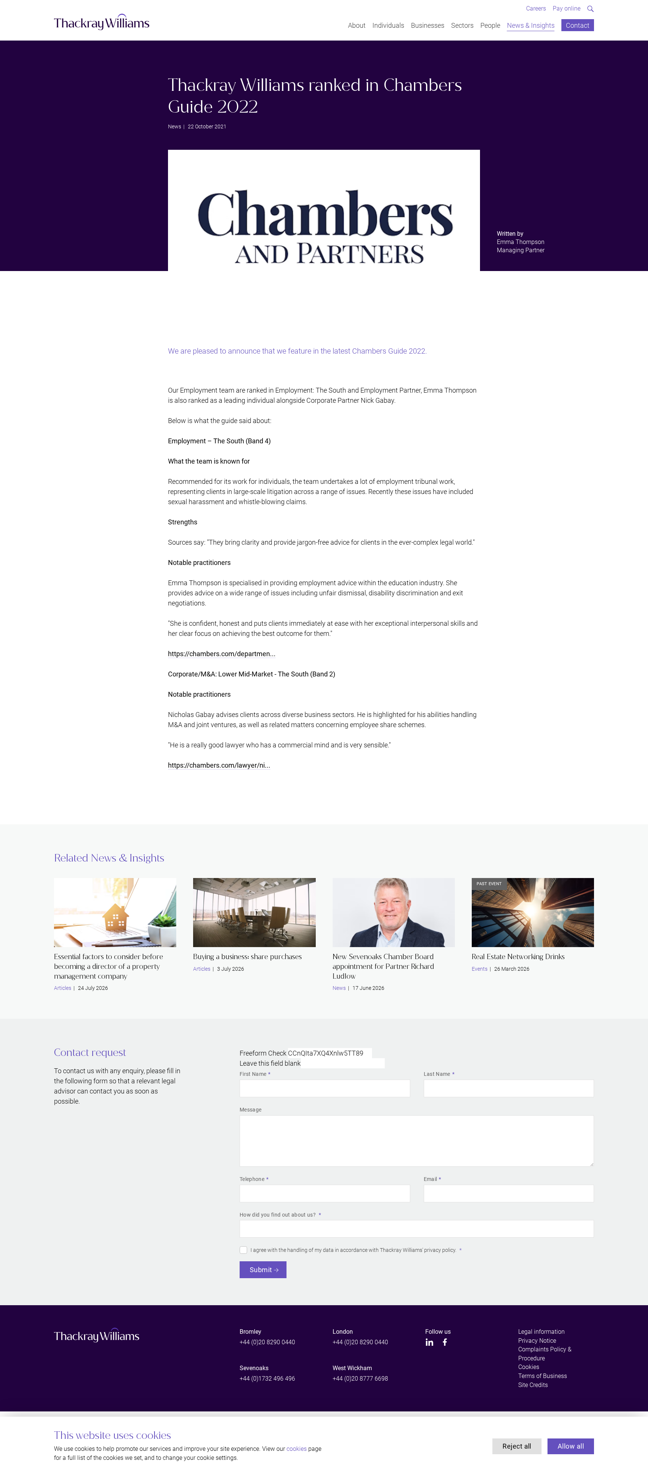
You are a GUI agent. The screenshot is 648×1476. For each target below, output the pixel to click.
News (174, 127)
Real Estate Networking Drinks (518, 956)
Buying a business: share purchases (247, 956)
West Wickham (352, 1368)
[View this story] (115, 912)
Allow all (571, 1446)
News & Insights (531, 25)
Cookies (528, 1367)
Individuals (388, 25)
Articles (62, 988)
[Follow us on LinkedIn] (429, 1342)
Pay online (566, 8)
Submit (261, 1270)
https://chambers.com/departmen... (222, 654)
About (357, 25)
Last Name (437, 1074)
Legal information (541, 1331)
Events (480, 969)
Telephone (252, 1179)
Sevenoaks (254, 1368)
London (343, 1331)
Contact (578, 25)
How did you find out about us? (278, 1215)
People (490, 25)
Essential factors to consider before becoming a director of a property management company (108, 966)
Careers (536, 8)
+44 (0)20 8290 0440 (267, 1342)
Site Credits (533, 1385)
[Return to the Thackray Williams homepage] (102, 22)
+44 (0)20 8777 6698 (360, 1378)
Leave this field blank (270, 1063)
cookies (296, 1448)
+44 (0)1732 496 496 (267, 1378)
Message (250, 1110)
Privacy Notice (537, 1340)
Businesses (427, 25)
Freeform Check (263, 1053)
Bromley (250, 1331)
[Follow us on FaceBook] (445, 1342)
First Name (253, 1074)
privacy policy (439, 1250)
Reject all (516, 1446)
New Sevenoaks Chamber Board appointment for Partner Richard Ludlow (383, 966)
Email (430, 1179)
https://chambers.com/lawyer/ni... (219, 765)
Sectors (462, 25)
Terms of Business (542, 1376)
